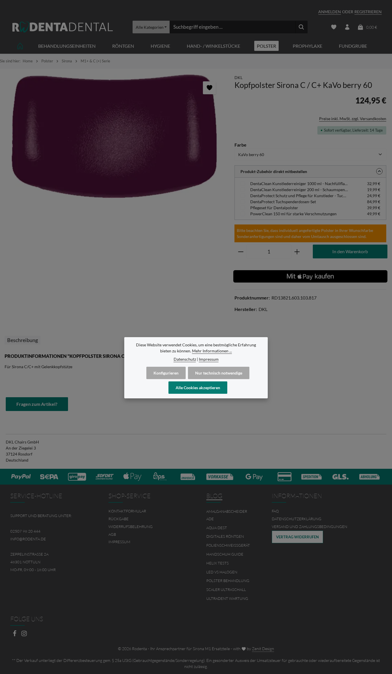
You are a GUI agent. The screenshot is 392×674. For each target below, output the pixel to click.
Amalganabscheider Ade (226, 515)
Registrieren (368, 11)
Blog (214, 496)
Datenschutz (185, 359)
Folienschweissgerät (228, 545)
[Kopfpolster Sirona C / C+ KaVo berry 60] (114, 136)
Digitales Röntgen (225, 536)
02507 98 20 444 (25, 531)
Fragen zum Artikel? (36, 404)
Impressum (119, 541)
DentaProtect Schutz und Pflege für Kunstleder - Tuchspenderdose (299, 195)
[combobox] (232, 27)
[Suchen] (301, 27)
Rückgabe (118, 518)
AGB (112, 534)
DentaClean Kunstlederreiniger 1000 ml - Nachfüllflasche (299, 183)
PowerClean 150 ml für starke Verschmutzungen (293, 213)
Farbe (240, 144)
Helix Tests (217, 563)
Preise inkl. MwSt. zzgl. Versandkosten (352, 118)
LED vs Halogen (221, 572)
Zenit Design (263, 648)
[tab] (22, 340)
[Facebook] (15, 635)
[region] (114, 136)
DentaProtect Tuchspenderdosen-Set (283, 201)
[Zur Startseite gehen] (62, 27)
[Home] (20, 46)
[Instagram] (24, 635)
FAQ (275, 511)
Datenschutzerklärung (296, 518)
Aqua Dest (216, 527)
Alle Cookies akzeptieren (198, 387)
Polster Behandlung (227, 580)
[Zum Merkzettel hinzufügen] (209, 87)
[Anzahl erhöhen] (297, 252)
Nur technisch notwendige (218, 372)
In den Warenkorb (350, 251)
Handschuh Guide (224, 554)
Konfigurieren (166, 372)
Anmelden (329, 11)
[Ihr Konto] (347, 27)
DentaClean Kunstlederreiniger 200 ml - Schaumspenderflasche (299, 189)
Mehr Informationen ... (212, 350)
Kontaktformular (127, 511)
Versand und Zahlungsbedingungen (309, 526)
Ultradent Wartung (227, 598)
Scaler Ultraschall (226, 589)
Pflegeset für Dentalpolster (274, 207)
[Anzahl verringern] (240, 252)
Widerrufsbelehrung (130, 526)
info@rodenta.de (28, 539)
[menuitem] (147, 511)
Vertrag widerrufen (297, 537)
